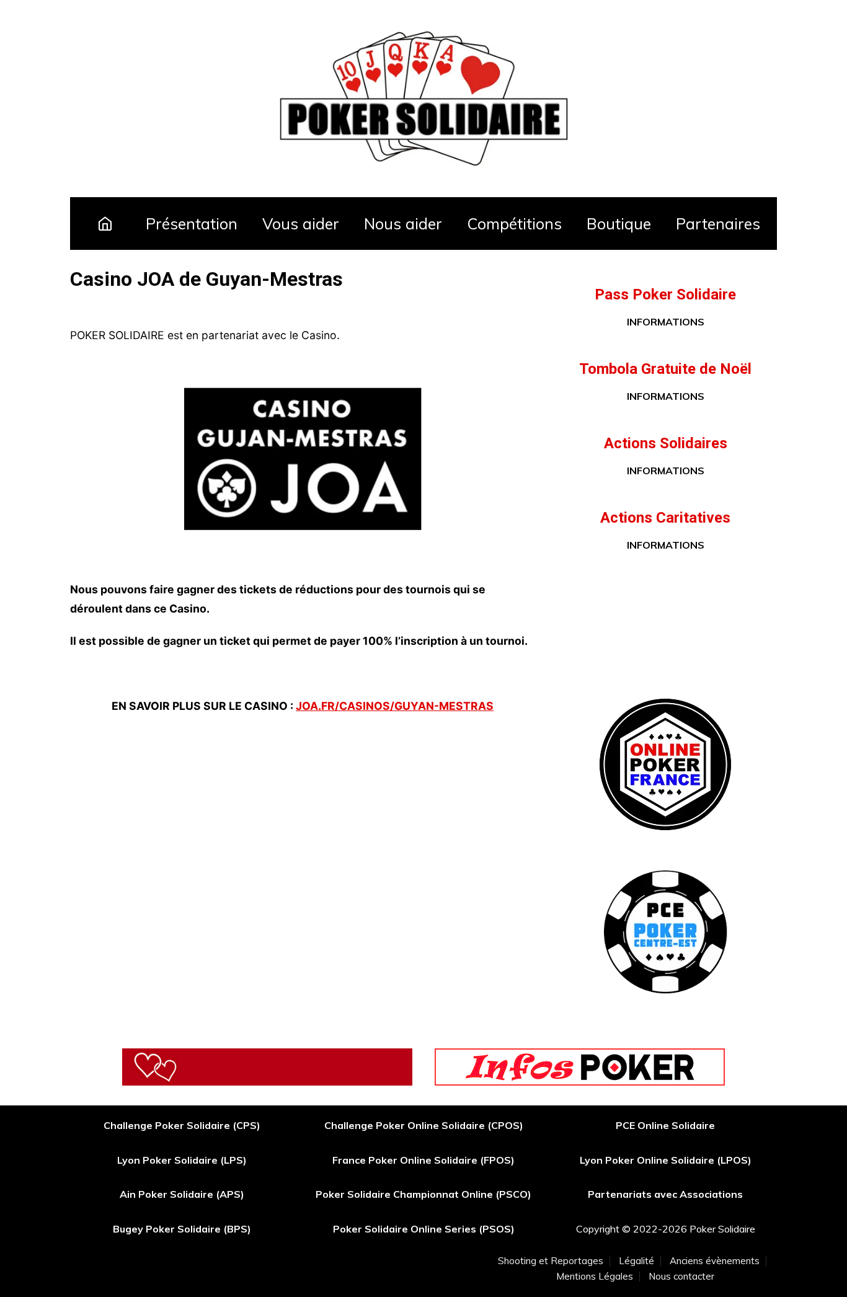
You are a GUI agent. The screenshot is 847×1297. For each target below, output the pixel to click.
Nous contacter (681, 1277)
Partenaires (718, 223)
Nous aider (403, 223)
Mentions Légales (594, 1277)
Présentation (191, 223)
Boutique (619, 223)
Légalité (636, 1261)
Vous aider (300, 223)
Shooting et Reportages (550, 1261)
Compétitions (514, 223)
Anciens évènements (715, 1261)
